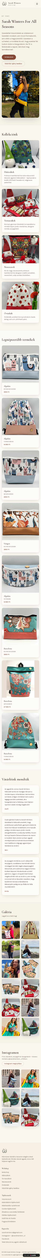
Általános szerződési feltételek (13, 1212)
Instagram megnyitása (12, 1064)
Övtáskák (5, 1185)
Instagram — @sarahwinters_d (13, 1236)
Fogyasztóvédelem (9, 1222)
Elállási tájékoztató (9, 1215)
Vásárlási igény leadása (13, 64)
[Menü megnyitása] (37, 4)
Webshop (5, 1172)
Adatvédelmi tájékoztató (11, 1202)
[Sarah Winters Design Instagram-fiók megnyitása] (11, 1078)
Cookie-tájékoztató (9, 1209)
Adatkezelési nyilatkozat (11, 1206)
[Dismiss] (38, 1255)
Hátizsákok (6, 1175)
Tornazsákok (6, 1179)
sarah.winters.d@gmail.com (12, 1232)
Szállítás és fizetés (9, 1218)
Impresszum (6, 1199)
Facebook (5, 1239)
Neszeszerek (6, 1182)
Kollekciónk (9, 57)
